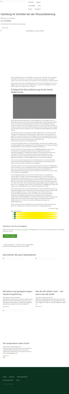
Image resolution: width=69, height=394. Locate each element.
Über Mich (31, 2)
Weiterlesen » (6, 306)
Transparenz (38, 9)
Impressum (11, 376)
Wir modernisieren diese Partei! (16, 343)
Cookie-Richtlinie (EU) (8, 380)
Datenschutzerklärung (22, 376)
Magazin (38, 2)
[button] (15, 213)
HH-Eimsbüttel (31, 5)
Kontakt (4, 376)
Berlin (39, 5)
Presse (18, 380)
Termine (30, 9)
